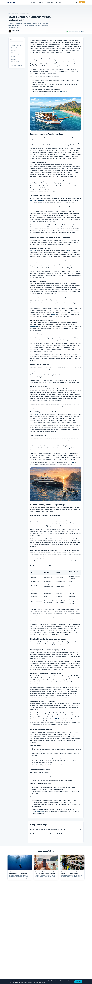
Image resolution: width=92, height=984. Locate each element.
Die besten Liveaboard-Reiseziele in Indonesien (16, 49)
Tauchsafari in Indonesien (64, 58)
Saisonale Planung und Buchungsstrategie (16, 53)
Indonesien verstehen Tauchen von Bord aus (16, 44)
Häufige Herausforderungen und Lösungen (16, 58)
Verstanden (78, 981)
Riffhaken (57, 718)
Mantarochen (63, 91)
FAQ (56, 2)
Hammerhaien (34, 326)
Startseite (33, 2)
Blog (60, 2)
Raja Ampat (33, 250)
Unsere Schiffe (41, 2)
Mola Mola (71, 462)
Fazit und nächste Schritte (15, 62)
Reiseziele (49, 2)
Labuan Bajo (54, 314)
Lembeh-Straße (36, 414)
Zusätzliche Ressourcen (16, 65)
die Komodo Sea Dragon (36, 200)
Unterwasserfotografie (38, 811)
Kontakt (81, 2)
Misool (69, 250)
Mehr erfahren (42, 982)
